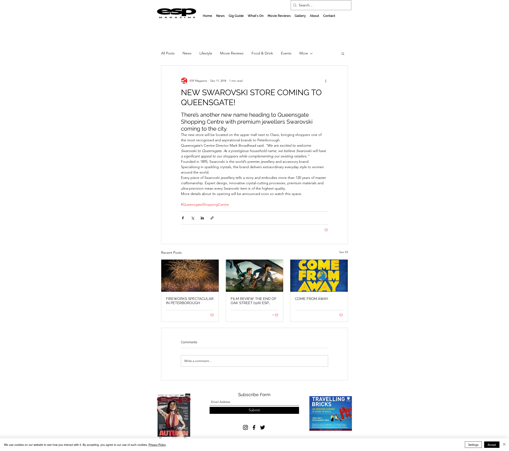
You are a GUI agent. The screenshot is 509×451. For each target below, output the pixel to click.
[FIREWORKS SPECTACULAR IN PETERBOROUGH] (190, 276)
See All (343, 252)
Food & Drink (262, 53)
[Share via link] (212, 218)
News (187, 53)
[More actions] (325, 80)
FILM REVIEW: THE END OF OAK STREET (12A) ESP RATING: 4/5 (254, 301)
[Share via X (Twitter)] (192, 218)
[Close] (504, 444)
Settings (473, 445)
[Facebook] (254, 427)
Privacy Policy (157, 445)
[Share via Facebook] (183, 218)
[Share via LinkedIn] (202, 218)
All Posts (168, 53)
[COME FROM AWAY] (319, 276)
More (303, 53)
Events (286, 53)
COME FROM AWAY (311, 299)
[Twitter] (262, 427)
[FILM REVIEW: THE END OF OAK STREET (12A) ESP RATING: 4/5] (254, 276)
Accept (492, 445)
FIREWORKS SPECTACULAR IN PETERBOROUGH (190, 301)
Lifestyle (205, 53)
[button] (343, 53)
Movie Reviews (232, 53)
